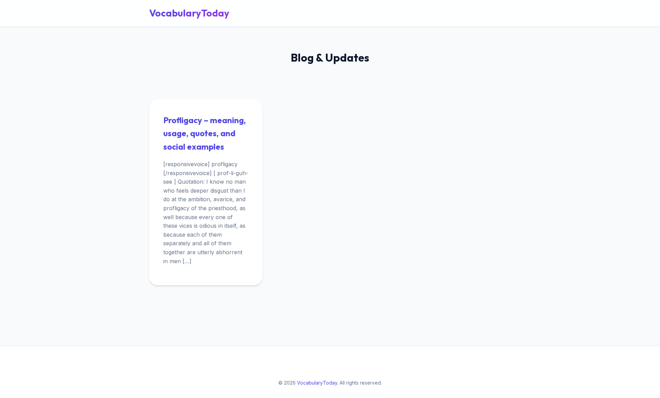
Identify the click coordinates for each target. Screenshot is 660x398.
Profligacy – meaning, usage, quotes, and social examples (204, 133)
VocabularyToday (189, 13)
